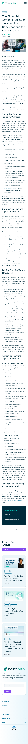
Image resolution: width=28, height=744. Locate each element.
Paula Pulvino (8, 34)
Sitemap (10, 739)
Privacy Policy (16, 739)
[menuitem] (14, 702)
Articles (5, 12)
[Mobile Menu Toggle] (25, 3)
